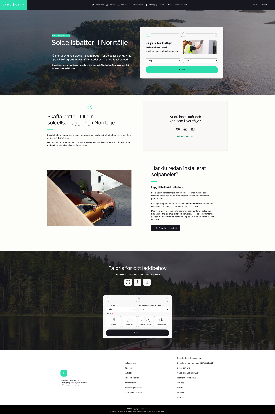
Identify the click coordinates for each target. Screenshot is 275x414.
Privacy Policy (144, 411)
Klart (216, 36)
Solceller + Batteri (145, 324)
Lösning (148, 36)
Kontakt (264, 5)
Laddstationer (99, 5)
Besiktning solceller (166, 5)
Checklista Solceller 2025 (188, 373)
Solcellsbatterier (138, 5)
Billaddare (129, 324)
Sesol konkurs (183, 368)
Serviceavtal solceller (181, 5)
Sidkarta (180, 397)
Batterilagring (153, 5)
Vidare (182, 70)
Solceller (112, 5)
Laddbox (124, 5)
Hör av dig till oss (185, 136)
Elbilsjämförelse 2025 (186, 378)
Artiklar (180, 388)
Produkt (109, 313)
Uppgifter (182, 36)
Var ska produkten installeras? (194, 57)
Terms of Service (157, 411)
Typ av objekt (151, 57)
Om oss (255, 5)
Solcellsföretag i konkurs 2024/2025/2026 (196, 363)
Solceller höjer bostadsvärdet (190, 358)
